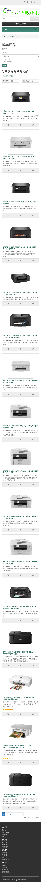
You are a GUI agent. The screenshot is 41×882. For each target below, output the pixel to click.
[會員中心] (28, 2)
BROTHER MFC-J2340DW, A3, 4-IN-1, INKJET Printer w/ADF (20, 427)
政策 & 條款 (5, 837)
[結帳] (37, 2)
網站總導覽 (5, 847)
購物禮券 (4, 855)
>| (21, 814)
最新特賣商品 (6, 859)
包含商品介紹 (8, 61)
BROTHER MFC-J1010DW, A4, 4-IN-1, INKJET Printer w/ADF (20, 381)
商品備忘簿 (5, 870)
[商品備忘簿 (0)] (31, 2)
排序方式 (5, 81)
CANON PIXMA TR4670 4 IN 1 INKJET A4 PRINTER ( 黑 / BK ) (19, 795)
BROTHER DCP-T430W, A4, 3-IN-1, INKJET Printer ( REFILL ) (19, 248)
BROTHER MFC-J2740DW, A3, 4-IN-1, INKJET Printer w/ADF (20, 472)
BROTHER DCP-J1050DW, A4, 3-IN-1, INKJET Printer (20, 203)
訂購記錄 (4, 868)
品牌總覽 (4, 853)
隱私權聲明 (5, 834)
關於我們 (4, 830)
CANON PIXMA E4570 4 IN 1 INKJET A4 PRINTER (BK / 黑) (18, 653)
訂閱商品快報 (6, 872)
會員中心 (4, 865)
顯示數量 (26, 81)
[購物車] (34, 2)
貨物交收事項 (6, 832)
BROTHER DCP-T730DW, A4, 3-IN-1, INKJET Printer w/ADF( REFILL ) (20, 336)
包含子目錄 (7, 59)
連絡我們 (4, 843)
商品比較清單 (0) (8, 76)
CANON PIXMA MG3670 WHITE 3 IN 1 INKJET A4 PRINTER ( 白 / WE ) (18, 747)
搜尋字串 (4, 49)
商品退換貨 (5, 845)
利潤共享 (4, 857)
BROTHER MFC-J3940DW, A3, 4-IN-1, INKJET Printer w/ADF (20, 562)
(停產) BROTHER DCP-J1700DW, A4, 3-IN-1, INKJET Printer (20, 157)
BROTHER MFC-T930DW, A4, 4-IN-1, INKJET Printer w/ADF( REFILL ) (20, 608)
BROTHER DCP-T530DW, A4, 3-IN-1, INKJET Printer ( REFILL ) (20, 293)
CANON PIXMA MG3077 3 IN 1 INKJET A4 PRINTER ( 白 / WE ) (19, 698)
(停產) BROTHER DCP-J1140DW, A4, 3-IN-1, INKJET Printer (20, 112)
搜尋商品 (12, 36)
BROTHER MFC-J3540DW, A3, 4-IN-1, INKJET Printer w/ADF (20, 517)
